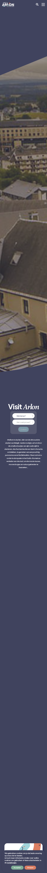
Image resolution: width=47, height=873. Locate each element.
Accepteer (17, 868)
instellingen (11, 863)
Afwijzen (30, 868)
